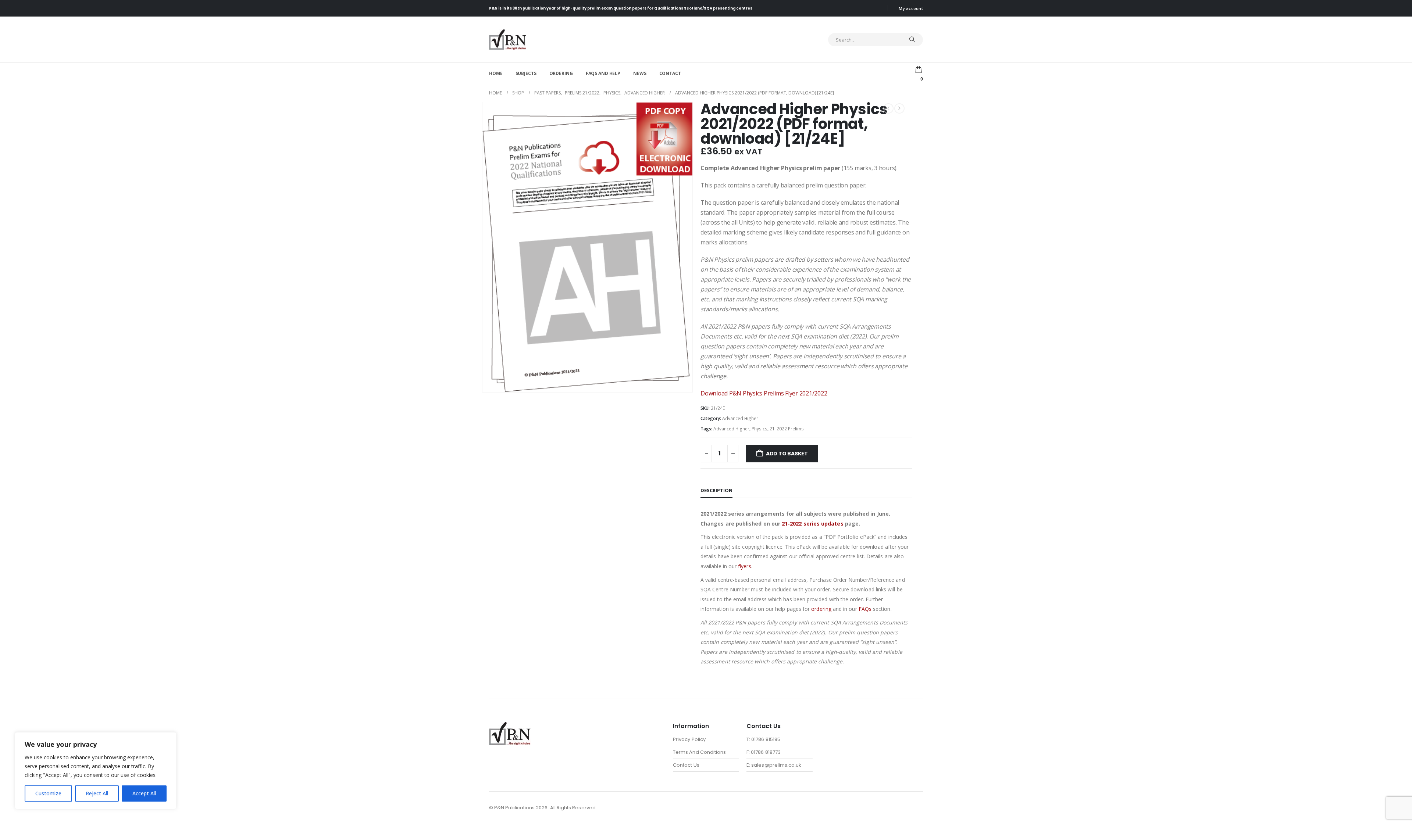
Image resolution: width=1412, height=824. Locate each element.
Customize (48, 793)
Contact (670, 73)
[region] (95, 770)
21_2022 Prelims (787, 429)
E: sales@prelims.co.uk (773, 765)
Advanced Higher (740, 418)
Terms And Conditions (699, 752)
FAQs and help (603, 73)
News (639, 73)
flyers (744, 566)
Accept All (144, 793)
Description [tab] (716, 490)
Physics (759, 429)
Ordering (561, 73)
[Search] (912, 39)
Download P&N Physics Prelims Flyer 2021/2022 (763, 393)
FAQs (865, 608)
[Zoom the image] (510, 726)
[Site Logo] (507, 39)
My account (911, 8)
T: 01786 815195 (763, 739)
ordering (821, 608)
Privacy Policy (689, 739)
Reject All (97, 793)
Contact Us (686, 765)
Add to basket (787, 453)
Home (496, 73)
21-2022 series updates (813, 523)
